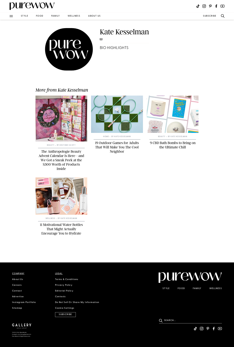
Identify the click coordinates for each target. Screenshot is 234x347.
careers (17, 285)
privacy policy (64, 285)
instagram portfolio (24, 302)
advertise (18, 296)
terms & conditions (66, 279)
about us (94, 16)
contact (17, 291)
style (24, 16)
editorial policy (64, 291)
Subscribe (209, 16)
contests (60, 296)
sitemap (17, 308)
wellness (74, 16)
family (55, 16)
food (39, 16)
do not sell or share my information (77, 302)
